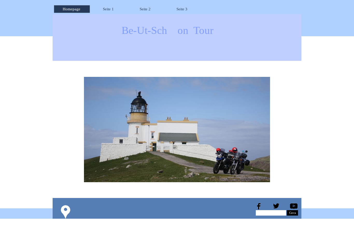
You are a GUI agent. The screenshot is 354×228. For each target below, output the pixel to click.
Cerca (292, 212)
